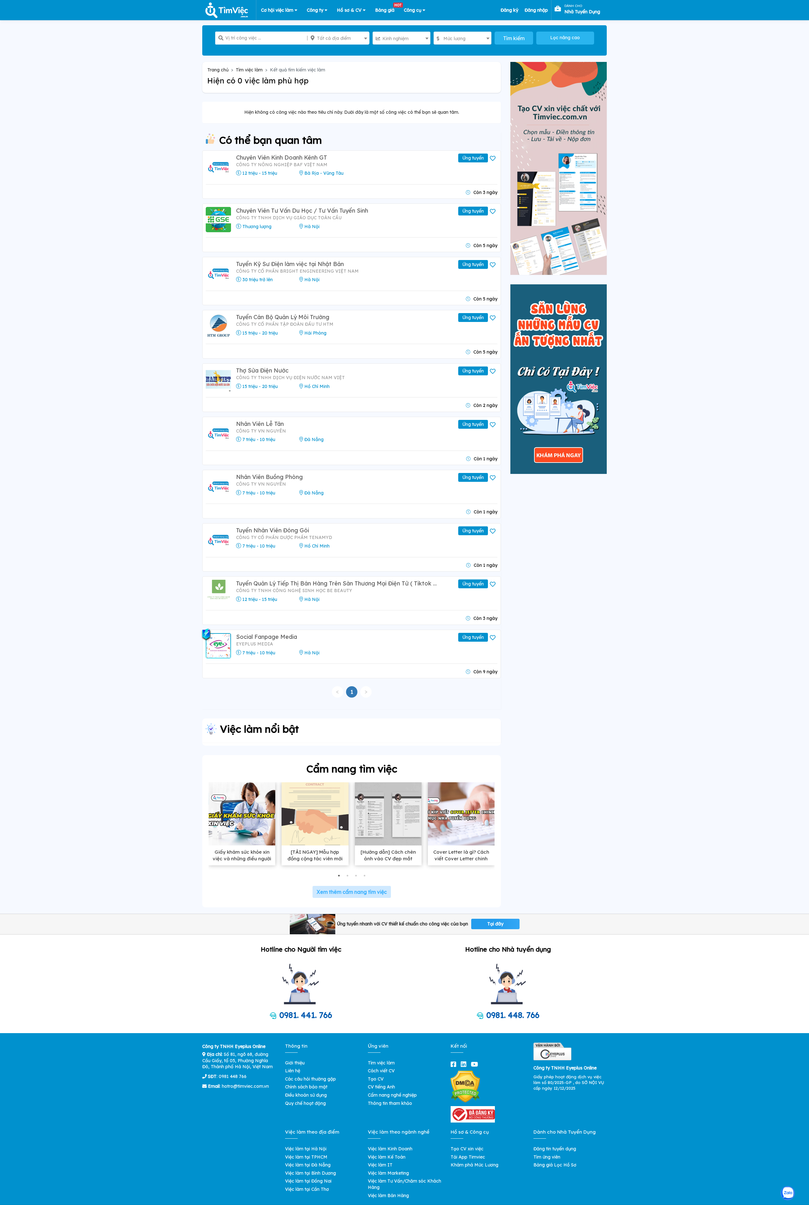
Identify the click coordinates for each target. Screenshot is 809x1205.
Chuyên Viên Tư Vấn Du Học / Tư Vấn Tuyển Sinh (302, 210)
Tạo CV (376, 1079)
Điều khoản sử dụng (306, 1095)
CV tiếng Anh (381, 1087)
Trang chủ (217, 70)
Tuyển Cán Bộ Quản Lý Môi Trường (282, 317)
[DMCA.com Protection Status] (465, 1086)
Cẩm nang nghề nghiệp (392, 1095)
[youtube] (476, 1064)
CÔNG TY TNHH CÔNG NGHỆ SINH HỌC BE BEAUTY (294, 590)
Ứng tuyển (473, 158)
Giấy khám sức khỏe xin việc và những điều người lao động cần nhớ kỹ (242, 858)
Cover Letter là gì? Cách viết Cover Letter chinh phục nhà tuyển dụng (461, 858)
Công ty (316, 10)
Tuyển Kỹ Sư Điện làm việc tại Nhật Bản (290, 264)
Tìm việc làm (249, 70)
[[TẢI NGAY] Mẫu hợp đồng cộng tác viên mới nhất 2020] (315, 813)
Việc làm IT (380, 1165)
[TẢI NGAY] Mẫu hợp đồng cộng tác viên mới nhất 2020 (315, 858)
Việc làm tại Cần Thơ (307, 1189)
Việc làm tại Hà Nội (305, 1149)
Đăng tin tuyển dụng (554, 1149)
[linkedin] (465, 1064)
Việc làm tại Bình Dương (310, 1173)
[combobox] (338, 38)
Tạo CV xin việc (467, 1149)
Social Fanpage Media (266, 636)
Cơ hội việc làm (278, 10)
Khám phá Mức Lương (474, 1165)
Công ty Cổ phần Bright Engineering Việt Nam (297, 271)
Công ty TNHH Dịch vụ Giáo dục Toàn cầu (289, 218)
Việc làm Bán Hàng (388, 1195)
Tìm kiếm (514, 38)
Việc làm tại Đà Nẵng (308, 1165)
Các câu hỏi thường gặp (310, 1079)
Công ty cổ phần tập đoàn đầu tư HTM (284, 324)
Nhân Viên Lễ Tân (260, 423)
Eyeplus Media (254, 644)
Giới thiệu (295, 1063)
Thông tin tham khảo (390, 1103)
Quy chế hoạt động (305, 1103)
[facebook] (455, 1064)
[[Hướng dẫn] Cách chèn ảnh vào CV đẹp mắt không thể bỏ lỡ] (388, 813)
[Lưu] (493, 159)
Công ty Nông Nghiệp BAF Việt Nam (281, 164)
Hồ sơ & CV (350, 10)
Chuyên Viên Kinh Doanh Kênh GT (281, 157)
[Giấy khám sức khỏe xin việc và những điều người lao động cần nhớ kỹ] (242, 813)
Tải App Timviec (468, 1157)
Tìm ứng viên (546, 1157)
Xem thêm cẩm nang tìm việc (352, 892)
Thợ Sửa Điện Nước (262, 370)
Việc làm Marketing (388, 1173)
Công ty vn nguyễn (261, 431)
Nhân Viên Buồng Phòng (269, 477)
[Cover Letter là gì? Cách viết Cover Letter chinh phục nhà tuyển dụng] (461, 813)
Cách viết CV (381, 1071)
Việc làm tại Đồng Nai (308, 1181)
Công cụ (413, 10)
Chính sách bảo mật (306, 1087)
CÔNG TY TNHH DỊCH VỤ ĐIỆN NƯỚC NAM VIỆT (290, 377)
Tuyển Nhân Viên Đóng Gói (272, 530)
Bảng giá (387, 9)
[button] (339, 875)
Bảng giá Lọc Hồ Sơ (554, 1165)
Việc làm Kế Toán (386, 1157)
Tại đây (495, 924)
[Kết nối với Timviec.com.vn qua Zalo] (788, 1193)
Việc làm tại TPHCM (306, 1157)
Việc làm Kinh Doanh (390, 1149)
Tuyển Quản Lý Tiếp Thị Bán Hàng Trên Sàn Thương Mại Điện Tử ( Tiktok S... (337, 583)
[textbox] (338, 38)
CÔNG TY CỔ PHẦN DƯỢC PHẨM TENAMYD (284, 537)
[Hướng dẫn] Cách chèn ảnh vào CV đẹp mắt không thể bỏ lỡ (388, 858)
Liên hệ (292, 1071)
